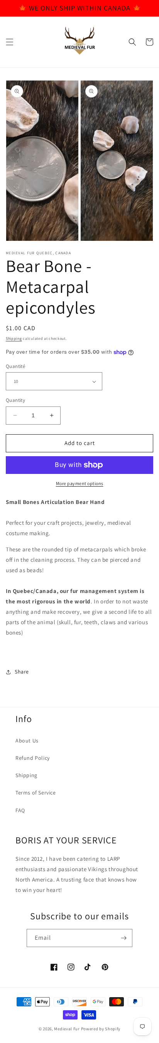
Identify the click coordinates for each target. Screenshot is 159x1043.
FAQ (20, 810)
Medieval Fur (67, 1028)
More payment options (79, 483)
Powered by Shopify (101, 1028)
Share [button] (22, 671)
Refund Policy (32, 757)
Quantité (15, 366)
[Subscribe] (123, 938)
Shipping (14, 338)
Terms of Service (35, 792)
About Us (27, 740)
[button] (9, 42)
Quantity (15, 400)
